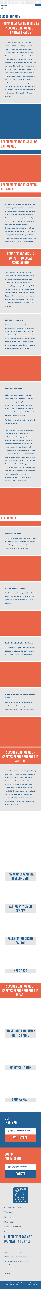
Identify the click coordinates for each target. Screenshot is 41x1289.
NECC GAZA (20, 971)
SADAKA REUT (20, 1099)
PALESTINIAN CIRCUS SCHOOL (20, 940)
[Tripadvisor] (10, 1277)
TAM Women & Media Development (20, 876)
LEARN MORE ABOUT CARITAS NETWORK (19, 187)
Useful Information (12, 1227)
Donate (7, 1217)
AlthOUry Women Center (20, 908)
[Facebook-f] (6, 1277)
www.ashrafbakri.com (20, 1286)
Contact (7, 1231)
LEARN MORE (9, 518)
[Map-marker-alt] (17, 1277)
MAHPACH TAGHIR (20, 1067)
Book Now (9, 1222)
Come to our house (13, 1207)
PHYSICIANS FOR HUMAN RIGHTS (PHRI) (20, 1033)
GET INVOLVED (11, 1120)
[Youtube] (13, 1277)
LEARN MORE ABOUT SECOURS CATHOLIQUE (19, 144)
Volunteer (8, 1212)
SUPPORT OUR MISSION (13, 1156)
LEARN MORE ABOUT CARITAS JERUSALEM (19, 834)
